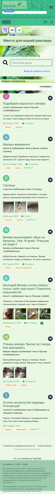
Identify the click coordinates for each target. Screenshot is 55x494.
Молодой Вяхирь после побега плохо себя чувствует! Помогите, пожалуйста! (27, 288)
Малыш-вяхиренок (16, 144)
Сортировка (45, 87)
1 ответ (27, 216)
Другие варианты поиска (38, 71)
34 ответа (29, 264)
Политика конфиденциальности (19, 445)
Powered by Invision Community (27, 449)
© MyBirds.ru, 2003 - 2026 (15, 464)
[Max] (5, 30)
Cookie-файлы (45, 445)
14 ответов (32, 164)
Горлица (9, 185)
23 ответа (29, 123)
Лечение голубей (40, 296)
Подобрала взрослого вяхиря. (24, 103)
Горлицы (37, 189)
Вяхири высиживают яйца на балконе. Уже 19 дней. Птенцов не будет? (26, 240)
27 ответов (31, 323)
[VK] (12, 30)
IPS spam (17, 458)
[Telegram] (19, 30)
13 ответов (29, 381)
